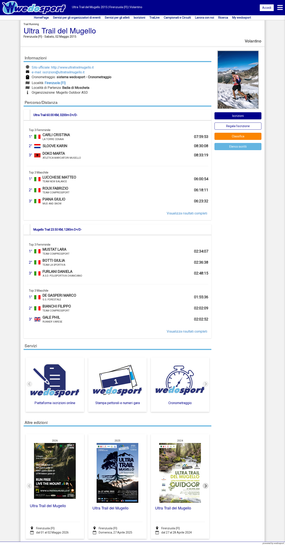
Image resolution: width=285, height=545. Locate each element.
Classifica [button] (238, 136)
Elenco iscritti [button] (238, 146)
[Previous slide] (29, 384)
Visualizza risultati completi (187, 213)
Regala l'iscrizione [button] (238, 126)
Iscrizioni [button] (238, 115)
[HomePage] (34, 7)
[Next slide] (205, 384)
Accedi (266, 7)
